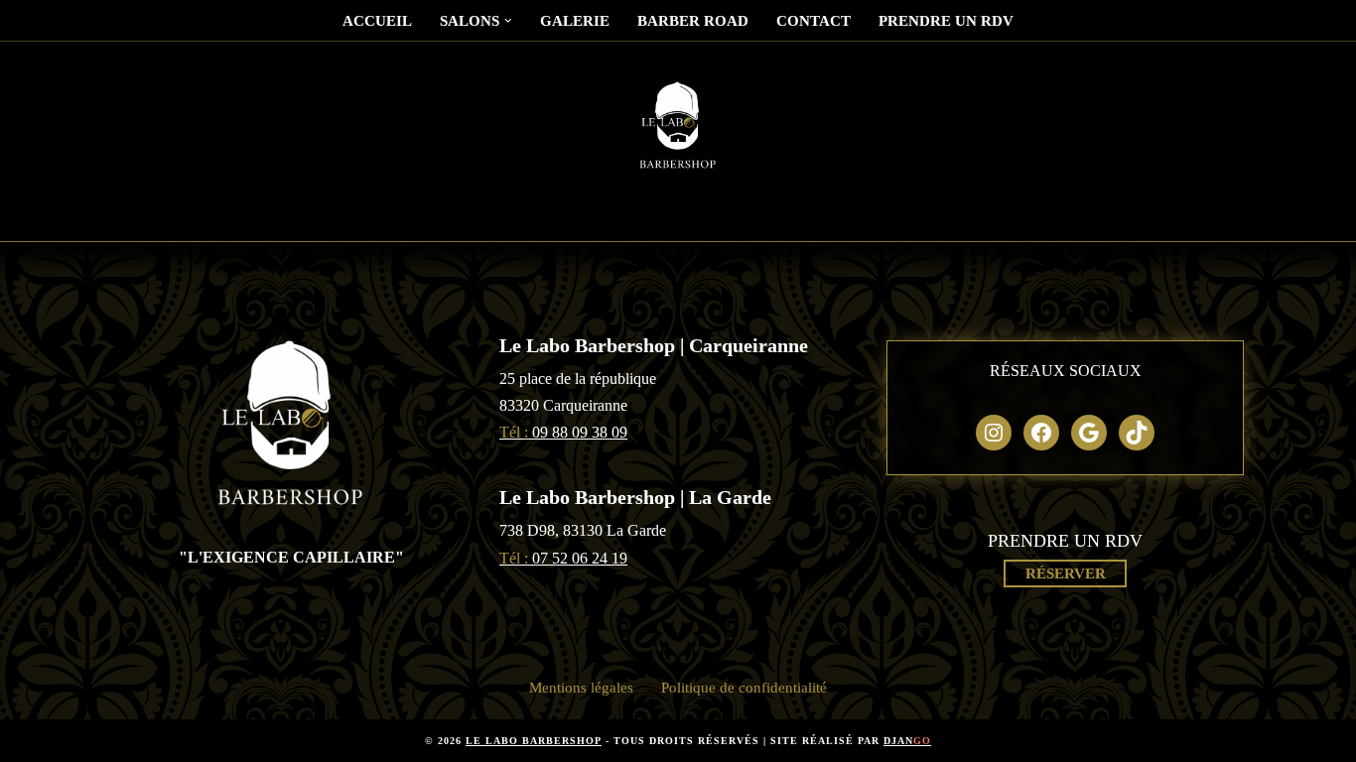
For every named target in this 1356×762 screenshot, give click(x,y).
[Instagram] (994, 432)
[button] (508, 21)
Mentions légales (581, 688)
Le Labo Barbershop (534, 740)
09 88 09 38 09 (563, 432)
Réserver (1065, 573)
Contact (813, 21)
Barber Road (692, 21)
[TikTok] (1136, 432)
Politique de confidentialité (744, 688)
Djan (907, 740)
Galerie (575, 21)
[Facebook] (1041, 432)
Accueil (377, 21)
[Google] (1089, 432)
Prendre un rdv (946, 21)
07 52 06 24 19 (563, 558)
